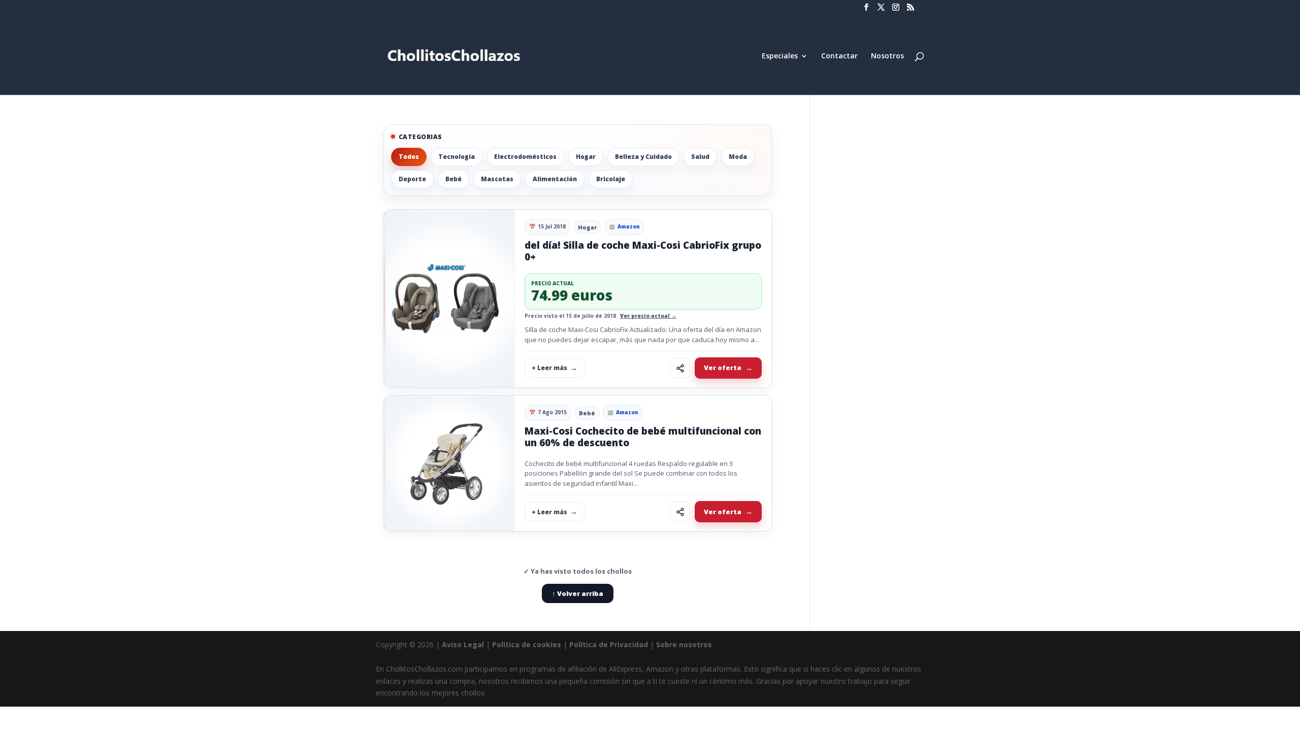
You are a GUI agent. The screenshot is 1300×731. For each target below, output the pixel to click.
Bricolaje (610, 179)
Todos (409, 156)
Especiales (780, 56)
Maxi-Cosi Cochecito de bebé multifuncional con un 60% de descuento (643, 436)
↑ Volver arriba (577, 593)
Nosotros (887, 56)
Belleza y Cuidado (643, 156)
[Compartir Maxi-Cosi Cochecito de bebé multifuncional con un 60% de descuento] (680, 512)
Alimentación (555, 179)
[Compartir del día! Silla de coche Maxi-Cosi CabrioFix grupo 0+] (680, 368)
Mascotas (497, 179)
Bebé (453, 179)
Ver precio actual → (648, 315)
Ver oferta (722, 367)
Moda (738, 156)
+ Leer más (549, 367)
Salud (700, 156)
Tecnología (456, 156)
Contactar (839, 56)
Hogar (586, 156)
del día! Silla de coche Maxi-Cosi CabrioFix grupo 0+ (643, 251)
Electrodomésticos (525, 156)
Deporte (412, 179)
